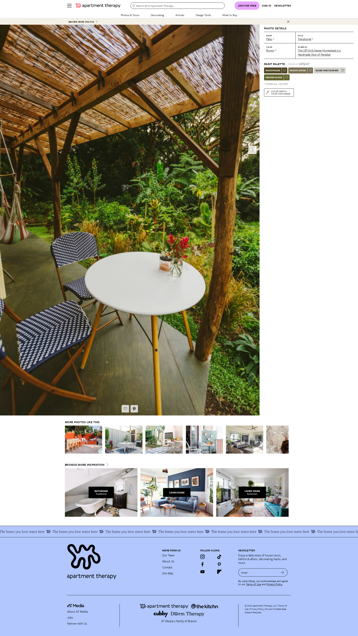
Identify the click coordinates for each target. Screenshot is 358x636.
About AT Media (77, 611)
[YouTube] (202, 571)
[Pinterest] (219, 564)
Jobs (70, 617)
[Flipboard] (219, 571)
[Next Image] (252, 150)
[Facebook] (202, 564)
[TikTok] (219, 557)
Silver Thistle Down (326, 70)
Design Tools (203, 15)
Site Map (167, 573)
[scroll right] (286, 439)
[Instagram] (202, 557)
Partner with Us (77, 623)
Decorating (157, 15)
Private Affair (298, 70)
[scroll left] (68, 439)
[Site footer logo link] (112, 560)
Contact (167, 567)
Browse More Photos (81, 21)
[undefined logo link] (98, 5)
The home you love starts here (48, 531)
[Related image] (83, 440)
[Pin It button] (134, 408)
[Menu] (69, 5)
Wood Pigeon (273, 70)
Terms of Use (253, 584)
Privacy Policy (274, 584)
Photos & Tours (130, 15)
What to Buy (229, 15)
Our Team (168, 555)
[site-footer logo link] (75, 606)
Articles (179, 15)
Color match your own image (281, 92)
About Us (168, 561)
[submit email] (282, 572)
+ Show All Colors (276, 84)
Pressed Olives (274, 77)
